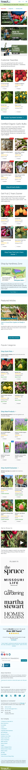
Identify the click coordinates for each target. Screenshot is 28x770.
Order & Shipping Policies (6, 747)
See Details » (14, 640)
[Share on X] (7, 654)
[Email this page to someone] (10, 654)
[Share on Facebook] (2, 654)
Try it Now (13, 292)
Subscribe (24, 660)
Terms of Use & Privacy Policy (7, 756)
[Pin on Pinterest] (4, 654)
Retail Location (4, 750)
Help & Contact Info (5, 737)
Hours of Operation (5, 739)
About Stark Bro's (4, 723)
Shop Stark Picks (7, 351)
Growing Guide (19, 8)
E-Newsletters (4, 728)
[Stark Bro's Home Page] (5, 1)
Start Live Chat (8, 707)
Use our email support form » (11, 708)
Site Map (3, 752)
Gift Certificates (4, 732)
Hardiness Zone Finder (5, 736)
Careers (2, 727)
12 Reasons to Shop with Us (7, 721)
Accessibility (3, 725)
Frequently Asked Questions (7, 730)
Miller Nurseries (4, 741)
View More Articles (14, 337)
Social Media (3, 754)
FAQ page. (22, 703)
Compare (5, 88)
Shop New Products (8, 411)
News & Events (4, 743)
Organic (2, 745)
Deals (3, 8)
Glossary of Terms (5, 734)
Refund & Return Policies (6, 748)
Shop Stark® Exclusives (9, 468)
